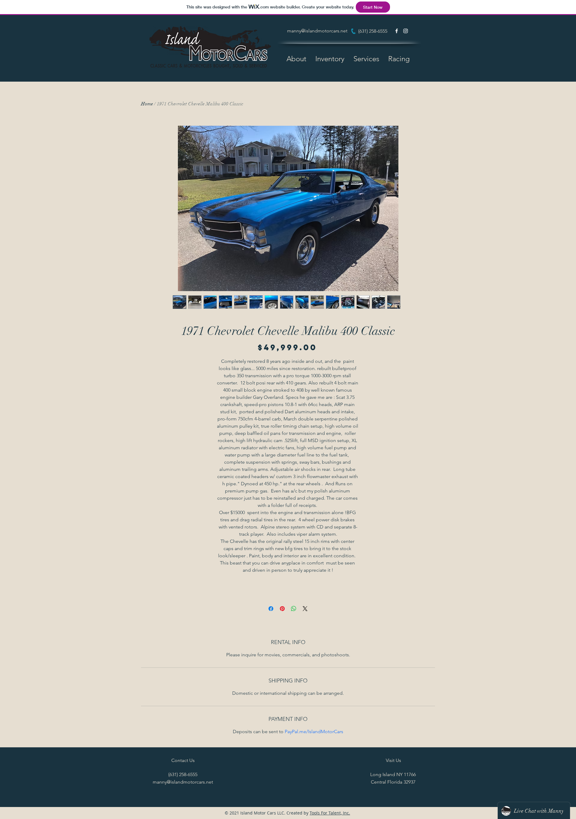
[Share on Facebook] (270, 608)
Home (147, 104)
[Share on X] (305, 608)
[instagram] (406, 31)
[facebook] (397, 31)
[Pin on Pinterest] (282, 608)
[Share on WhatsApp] (293, 608)
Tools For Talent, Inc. (330, 813)
